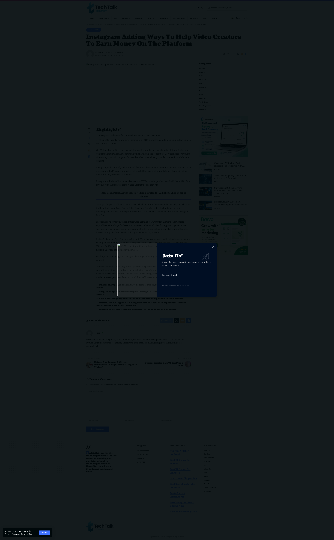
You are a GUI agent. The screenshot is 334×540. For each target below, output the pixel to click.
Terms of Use (26, 534)
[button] (44, 532)
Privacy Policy (11, 534)
